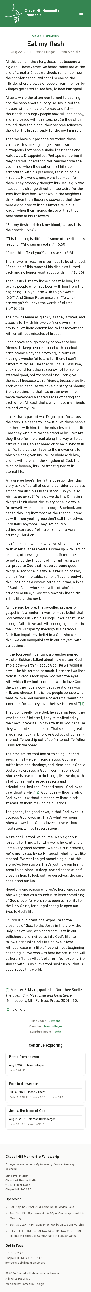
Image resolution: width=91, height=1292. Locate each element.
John (58, 1032)
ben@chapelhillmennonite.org (25, 1263)
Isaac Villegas (53, 1026)
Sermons (54, 1021)
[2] (37, 792)
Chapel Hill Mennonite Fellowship (42, 13)
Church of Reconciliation (21, 1181)
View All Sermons (45, 36)
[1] (82, 704)
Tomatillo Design (32, 1284)
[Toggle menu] (81, 13)
